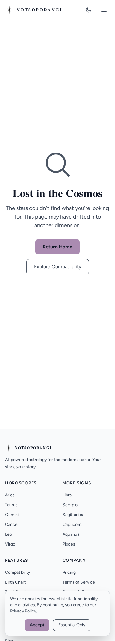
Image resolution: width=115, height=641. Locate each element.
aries (10, 495)
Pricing (69, 572)
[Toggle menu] (104, 10)
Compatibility (17, 572)
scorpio (70, 504)
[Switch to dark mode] (88, 9)
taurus (11, 504)
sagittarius (73, 514)
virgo (10, 544)
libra (67, 495)
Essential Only (71, 624)
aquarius (71, 534)
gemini (12, 514)
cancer (12, 524)
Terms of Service (79, 582)
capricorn (72, 524)
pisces (69, 544)
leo (8, 534)
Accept (37, 624)
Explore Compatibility (57, 267)
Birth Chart (15, 582)
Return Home (57, 247)
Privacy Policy (23, 611)
